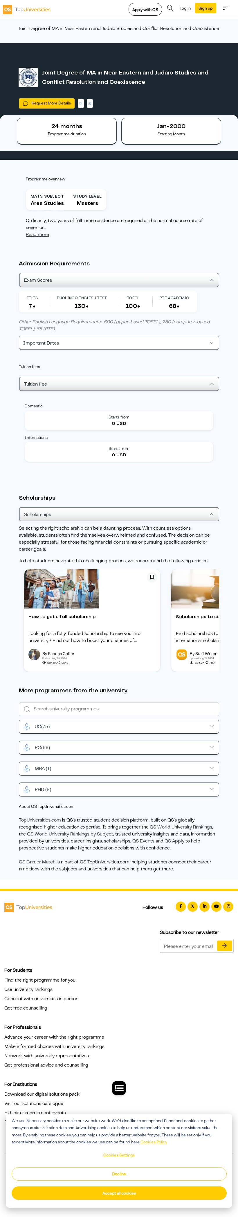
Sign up (206, 8)
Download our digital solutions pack (42, 1094)
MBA (43, 768)
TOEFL (133, 297)
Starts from (119, 417)
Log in (185, 8)
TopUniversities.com (40, 820)
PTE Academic (174, 297)
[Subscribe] (224, 946)
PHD (43, 789)
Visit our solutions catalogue (33, 1103)
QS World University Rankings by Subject (70, 834)
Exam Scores (38, 280)
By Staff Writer (203, 653)
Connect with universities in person (41, 999)
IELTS (32, 297)
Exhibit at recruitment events (35, 1113)
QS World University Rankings (181, 827)
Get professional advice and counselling (46, 1065)
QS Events (143, 841)
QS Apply (174, 841)
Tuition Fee (35, 384)
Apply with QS (145, 9)
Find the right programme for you (39, 980)
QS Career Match (37, 862)
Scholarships (37, 514)
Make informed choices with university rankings (54, 1046)
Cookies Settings (119, 1155)
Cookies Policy (153, 1142)
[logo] (27, 8)
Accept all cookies (119, 1193)
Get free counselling (25, 1008)
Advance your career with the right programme (54, 1037)
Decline (119, 1174)
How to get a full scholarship (62, 617)
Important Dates (41, 343)
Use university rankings (28, 989)
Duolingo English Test (82, 297)
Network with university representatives (46, 1056)
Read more (37, 234)
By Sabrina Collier (58, 653)
